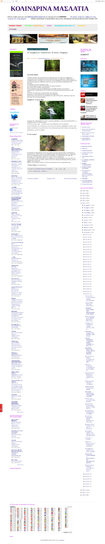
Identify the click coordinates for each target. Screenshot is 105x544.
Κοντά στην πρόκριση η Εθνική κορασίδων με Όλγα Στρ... (89, 419)
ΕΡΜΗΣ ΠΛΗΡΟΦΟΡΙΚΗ (86, 164)
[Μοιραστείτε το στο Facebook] (64, 169)
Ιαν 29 (87, 239)
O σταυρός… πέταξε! (88, 438)
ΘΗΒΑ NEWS (15, 372)
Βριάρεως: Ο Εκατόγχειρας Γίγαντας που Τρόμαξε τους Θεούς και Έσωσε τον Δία (16, 291)
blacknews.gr (14, 265)
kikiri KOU (14, 311)
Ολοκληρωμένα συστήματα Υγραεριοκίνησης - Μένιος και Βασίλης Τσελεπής (87, 173)
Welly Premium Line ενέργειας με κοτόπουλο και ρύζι (16, 260)
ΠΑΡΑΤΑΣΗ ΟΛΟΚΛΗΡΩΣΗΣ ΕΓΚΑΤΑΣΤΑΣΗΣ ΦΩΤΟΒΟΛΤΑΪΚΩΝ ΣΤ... (90, 458)
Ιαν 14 (87, 276)
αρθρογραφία (37, 171)
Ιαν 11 (87, 284)
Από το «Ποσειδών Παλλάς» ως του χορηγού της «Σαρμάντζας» (16, 424)
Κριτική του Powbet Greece (16, 396)
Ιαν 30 (87, 237)
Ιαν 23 (87, 254)
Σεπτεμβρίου (87, 212)
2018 (83, 191)
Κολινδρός (14, 460)
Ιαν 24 (87, 252)
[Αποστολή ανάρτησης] (56, 169)
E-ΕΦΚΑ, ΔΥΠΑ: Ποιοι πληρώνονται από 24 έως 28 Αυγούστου (17, 141)
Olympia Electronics (87, 150)
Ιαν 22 (87, 257)
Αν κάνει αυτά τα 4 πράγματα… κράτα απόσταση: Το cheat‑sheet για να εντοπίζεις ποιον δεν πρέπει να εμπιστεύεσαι (16, 167)
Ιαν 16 (87, 271)
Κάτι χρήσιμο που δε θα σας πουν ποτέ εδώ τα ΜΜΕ (17, 237)
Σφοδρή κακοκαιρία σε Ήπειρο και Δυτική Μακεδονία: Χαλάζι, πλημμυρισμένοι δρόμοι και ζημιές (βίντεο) (17, 303)
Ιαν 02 (87, 484)
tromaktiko (14, 139)
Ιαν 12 (87, 281)
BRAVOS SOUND (87, 146)
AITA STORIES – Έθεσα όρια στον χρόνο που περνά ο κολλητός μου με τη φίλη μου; (16, 345)
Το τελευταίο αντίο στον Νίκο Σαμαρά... (90, 400)
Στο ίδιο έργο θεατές (16, 461)
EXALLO (84, 148)
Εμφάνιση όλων (20, 412)
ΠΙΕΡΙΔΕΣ (85, 178)
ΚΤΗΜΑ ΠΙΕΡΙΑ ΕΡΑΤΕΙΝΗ (86, 167)
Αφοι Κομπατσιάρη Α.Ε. (87, 156)
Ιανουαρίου (87, 232)
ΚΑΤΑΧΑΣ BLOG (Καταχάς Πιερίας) (17, 450)
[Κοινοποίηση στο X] (62, 169)
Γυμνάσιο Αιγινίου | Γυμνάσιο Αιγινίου (17, 432)
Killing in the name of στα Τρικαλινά (16, 355)
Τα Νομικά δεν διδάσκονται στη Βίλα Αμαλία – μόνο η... (89, 326)
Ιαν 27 (87, 244)
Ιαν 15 (87, 274)
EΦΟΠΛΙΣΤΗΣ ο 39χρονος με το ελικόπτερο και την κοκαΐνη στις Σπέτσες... (16, 154)
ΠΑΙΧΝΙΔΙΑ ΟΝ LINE (88, 136)
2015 (83, 198)
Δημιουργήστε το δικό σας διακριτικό (16, 132)
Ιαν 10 (87, 286)
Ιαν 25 (87, 249)
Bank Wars (14, 176)
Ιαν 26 (87, 247)
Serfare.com (14, 341)
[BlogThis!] (61, 169)
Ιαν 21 (87, 259)
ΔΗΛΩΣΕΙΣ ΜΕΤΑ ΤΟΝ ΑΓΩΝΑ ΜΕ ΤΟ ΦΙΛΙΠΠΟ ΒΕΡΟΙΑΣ (90, 351)
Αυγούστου (87, 215)
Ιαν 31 (87, 234)
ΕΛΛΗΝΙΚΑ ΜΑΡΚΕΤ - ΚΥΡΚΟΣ (88, 160)
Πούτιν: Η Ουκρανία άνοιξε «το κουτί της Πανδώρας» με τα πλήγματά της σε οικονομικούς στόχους (17, 180)
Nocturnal (14, 394)
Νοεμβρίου (87, 207)
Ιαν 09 (87, 289)
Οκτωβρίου (87, 210)
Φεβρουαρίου (87, 230)
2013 (83, 203)
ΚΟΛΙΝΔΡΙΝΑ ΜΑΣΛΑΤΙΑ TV (86, 139)
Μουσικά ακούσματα (14, 353)
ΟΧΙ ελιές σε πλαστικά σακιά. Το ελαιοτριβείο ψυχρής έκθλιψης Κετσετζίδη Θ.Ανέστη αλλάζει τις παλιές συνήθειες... (17, 386)
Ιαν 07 (87, 294)
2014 (83, 200)
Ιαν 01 (87, 486)
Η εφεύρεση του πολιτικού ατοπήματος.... (89, 382)
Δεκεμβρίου (87, 205)
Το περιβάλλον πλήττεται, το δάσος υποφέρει (90, 450)
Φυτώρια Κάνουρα (87, 184)
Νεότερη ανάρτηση (33, 178)
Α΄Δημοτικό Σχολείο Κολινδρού (87, 153)
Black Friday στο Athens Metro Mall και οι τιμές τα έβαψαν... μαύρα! (17, 366)
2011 (83, 492)
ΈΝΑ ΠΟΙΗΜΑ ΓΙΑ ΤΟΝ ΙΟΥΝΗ (16, 326)
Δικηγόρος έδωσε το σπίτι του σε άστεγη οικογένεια (89, 426)
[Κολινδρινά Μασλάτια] (11, 130)
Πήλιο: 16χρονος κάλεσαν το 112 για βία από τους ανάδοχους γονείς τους (16, 217)
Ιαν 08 (87, 291)
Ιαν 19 (87, 264)
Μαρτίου (86, 227)
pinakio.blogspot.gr (44, 58)
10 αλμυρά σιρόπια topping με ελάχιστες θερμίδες (16, 281)
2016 (83, 195)
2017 (83, 193)
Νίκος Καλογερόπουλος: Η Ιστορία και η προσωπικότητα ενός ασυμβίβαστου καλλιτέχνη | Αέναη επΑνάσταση (16, 248)
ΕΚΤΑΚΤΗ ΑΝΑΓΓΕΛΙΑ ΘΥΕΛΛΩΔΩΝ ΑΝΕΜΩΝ (89, 394)
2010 (83, 495)
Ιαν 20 (87, 261)
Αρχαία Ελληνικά (16, 287)
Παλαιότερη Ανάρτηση (70, 178)
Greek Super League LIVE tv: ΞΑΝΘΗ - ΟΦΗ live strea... (90, 334)
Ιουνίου (86, 220)
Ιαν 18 (87, 266)
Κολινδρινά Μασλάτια (14, 127)
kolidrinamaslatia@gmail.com (36, 17)
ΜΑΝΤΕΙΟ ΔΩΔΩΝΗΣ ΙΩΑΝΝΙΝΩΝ (15, 403)
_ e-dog (13, 257)
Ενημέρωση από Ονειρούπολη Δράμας (89, 388)
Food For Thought (16, 224)
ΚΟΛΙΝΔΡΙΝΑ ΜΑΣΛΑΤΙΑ (48, 8)
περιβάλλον (44, 171)
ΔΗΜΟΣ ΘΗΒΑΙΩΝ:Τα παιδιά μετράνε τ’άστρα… (17, 375)
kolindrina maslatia (40, 169)
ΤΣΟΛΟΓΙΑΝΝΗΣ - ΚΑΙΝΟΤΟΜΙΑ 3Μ (87, 181)
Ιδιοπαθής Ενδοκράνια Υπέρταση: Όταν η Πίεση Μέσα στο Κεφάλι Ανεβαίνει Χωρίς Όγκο (16, 270)
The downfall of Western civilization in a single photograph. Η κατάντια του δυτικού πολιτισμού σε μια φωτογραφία (17, 316)
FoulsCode (14, 213)
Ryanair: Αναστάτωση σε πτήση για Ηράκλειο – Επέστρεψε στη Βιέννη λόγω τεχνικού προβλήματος (17, 204)
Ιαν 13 (87, 279)
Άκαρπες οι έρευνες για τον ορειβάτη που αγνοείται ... (90, 444)
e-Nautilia (14, 187)
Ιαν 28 (87, 242)
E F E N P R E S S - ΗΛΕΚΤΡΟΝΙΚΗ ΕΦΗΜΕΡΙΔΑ (16, 198)
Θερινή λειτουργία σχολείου (16, 435)
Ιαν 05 (87, 476)
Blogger (62, 540)
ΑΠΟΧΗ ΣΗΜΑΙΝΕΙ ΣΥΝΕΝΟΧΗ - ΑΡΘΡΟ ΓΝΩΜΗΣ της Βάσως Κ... (89, 341)
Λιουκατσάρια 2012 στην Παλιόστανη (89, 304)
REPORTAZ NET (16, 161)
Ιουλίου (86, 217)
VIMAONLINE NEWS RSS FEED (16, 361)
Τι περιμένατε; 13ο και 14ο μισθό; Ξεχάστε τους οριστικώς (16, 228)
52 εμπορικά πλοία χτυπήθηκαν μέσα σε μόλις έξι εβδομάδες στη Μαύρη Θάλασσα (17, 191)
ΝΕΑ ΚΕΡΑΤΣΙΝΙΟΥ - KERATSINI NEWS (16, 148)
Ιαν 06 (87, 474)
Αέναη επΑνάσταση (17, 242)
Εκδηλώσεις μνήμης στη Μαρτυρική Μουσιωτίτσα (16, 407)
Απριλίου (86, 225)
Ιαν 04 (87, 479)
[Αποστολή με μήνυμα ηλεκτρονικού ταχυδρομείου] (59, 169)
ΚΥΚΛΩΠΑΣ (15, 234)
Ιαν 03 (87, 481)
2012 (83, 490)
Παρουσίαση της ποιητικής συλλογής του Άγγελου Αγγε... (89, 468)
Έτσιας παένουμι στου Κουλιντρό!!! (88, 133)
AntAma (13, 331)
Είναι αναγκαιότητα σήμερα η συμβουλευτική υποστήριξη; (16, 335)
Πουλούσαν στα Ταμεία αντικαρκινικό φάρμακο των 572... (89, 359)
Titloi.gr (13, 298)
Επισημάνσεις (15, 324)
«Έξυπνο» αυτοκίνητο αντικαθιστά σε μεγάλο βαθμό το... (90, 367)
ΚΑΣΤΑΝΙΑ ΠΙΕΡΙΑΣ (14, 420)
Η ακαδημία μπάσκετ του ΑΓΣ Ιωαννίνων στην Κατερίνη (90, 433)
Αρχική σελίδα (51, 178)
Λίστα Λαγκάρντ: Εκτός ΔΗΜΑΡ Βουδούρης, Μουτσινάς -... (90, 318)
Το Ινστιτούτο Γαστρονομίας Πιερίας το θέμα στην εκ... (90, 406)
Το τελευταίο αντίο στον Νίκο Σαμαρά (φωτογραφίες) (90, 298)
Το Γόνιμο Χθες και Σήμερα (17, 380)
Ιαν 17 (87, 269)
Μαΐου (86, 222)
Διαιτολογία (15, 278)
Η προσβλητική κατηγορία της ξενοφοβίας (89, 412)
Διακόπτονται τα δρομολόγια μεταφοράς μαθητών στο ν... (89, 375)
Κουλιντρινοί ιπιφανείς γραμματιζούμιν (88, 129)
